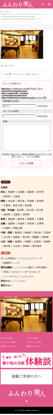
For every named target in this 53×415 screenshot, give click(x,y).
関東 (3, 201)
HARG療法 (41, 267)
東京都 (21, 201)
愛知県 (11, 219)
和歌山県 (17, 228)
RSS (27, 401)
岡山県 (37, 232)
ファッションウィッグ (30, 258)
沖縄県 (27, 241)
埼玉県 (11, 201)
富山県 (30, 210)
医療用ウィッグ (11, 263)
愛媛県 (35, 237)
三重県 (40, 219)
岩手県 (40, 192)
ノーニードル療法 (24, 267)
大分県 (16, 246)
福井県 (7, 214)
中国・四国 (6, 232)
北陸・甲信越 (7, 210)
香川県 (26, 237)
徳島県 (16, 237)
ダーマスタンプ (32, 272)
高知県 (45, 237)
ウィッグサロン (9, 258)
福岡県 (18, 241)
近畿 (3, 223)
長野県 (26, 214)
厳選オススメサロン (8, 346)
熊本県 (7, 246)
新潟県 (20, 210)
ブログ (7, 11)
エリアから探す (7, 338)
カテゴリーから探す (8, 342)
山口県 (7, 237)
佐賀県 (37, 241)
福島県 (30, 192)
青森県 (11, 192)
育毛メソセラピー (13, 272)
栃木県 (28, 205)
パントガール (10, 276)
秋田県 (7, 196)
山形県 (16, 196)
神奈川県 (17, 205)
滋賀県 (11, 223)
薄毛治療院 (6, 267)
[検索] (42, 4)
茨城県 (30, 201)
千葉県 (7, 205)
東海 (3, 219)
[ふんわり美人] (17, 4)
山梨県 (16, 214)
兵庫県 (40, 223)
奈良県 (30, 223)
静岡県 (30, 219)
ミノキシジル (26, 276)
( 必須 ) (11, 101)
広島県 (47, 232)
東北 (3, 192)
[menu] (49, 4)
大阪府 (21, 223)
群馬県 (40, 201)
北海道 (4, 187)
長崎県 (47, 241)
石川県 (39, 210)
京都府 (7, 228)
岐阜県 (21, 219)
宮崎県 (26, 246)
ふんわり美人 (20, 410)
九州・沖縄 (6, 241)
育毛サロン (6, 281)
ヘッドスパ (20, 281)
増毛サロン (6, 285)
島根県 (27, 232)
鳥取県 (18, 232)
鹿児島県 (36, 246)
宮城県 (21, 192)
